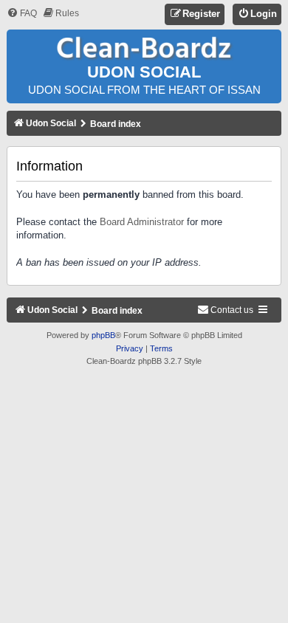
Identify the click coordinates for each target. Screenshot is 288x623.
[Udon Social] (144, 48)
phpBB (103, 335)
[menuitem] (22, 14)
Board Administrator (142, 221)
